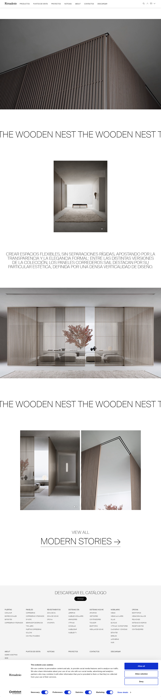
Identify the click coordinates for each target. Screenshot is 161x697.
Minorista (50, 623)
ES (151, 3)
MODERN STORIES (81, 541)
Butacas (114, 623)
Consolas (72, 626)
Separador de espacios (34, 623)
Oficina (49, 619)
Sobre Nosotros (11, 655)
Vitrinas (71, 623)
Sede (6, 658)
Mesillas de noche (96, 629)
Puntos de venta (40, 4)
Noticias (68, 4)
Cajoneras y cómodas (119, 629)
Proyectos (56, 4)
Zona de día (51, 613)
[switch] (67, 692)
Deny (141, 682)
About (78, 4)
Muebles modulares (75, 616)
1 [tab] (74, 506)
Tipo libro (29, 626)
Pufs (112, 643)
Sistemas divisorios (139, 623)
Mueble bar (72, 629)
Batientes (8, 619)
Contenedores (95, 619)
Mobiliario (115, 610)
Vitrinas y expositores (119, 626)
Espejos (114, 636)
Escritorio (94, 626)
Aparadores (72, 619)
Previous (52, 197)
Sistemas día (73, 610)
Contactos (89, 4)
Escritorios (136, 613)
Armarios (93, 613)
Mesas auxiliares (117, 616)
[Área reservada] (147, 3)
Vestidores (94, 616)
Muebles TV (72, 633)
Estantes (114, 633)
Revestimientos (54, 610)
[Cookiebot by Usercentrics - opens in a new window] (15, 692)
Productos (25, 4)
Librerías (71, 613)
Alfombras (115, 639)
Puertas (8, 610)
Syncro (29, 619)
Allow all (141, 666)
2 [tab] (76, 506)
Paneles (29, 610)
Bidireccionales (11, 616)
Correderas (30, 613)
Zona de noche (52, 616)
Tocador (93, 623)
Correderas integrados (14, 623)
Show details (122, 692)
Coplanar (8, 613)
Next (109, 197)
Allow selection (141, 674)
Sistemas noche (96, 610)
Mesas (113, 613)
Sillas (113, 619)
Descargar (102, 4)
